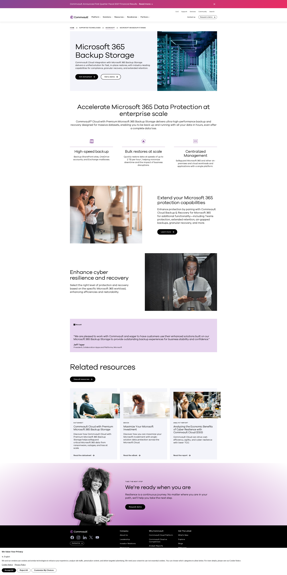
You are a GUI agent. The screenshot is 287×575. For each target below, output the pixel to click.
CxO (177, 12)
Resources (119, 17)
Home (72, 28)
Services (193, 12)
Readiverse (132, 17)
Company (124, 531)
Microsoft (110, 28)
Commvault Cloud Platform (161, 535)
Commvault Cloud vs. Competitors (158, 540)
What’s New (183, 535)
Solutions (107, 17)
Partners (144, 17)
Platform (95, 17)
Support (184, 12)
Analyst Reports (156, 546)
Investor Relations (128, 543)
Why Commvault (156, 531)
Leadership (125, 539)
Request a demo (206, 17)
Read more (144, 4)
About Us (124, 535)
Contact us (191, 17)
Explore (181, 539)
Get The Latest (184, 531)
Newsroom (124, 547)
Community (202, 12)
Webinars (182, 547)
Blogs (180, 543)
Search (211, 12)
